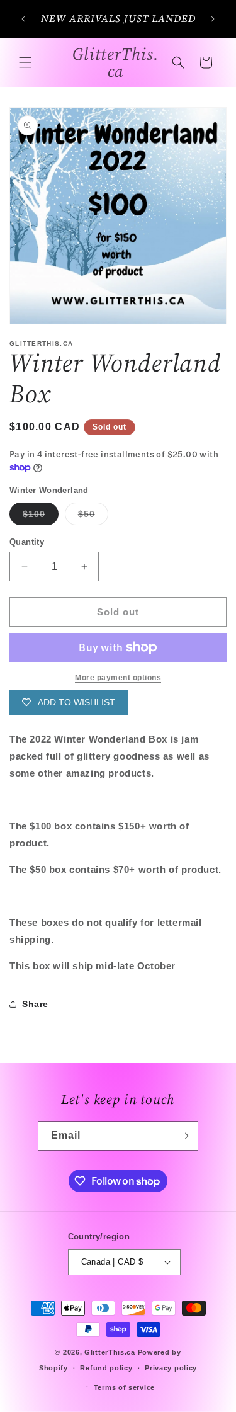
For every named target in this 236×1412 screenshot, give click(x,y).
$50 (93, 516)
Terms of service (124, 1387)
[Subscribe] (184, 1136)
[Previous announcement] (23, 19)
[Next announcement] (213, 19)
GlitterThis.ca (109, 1352)
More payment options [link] (118, 677)
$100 (41, 516)
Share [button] (35, 1004)
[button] (25, 62)
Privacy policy (171, 1368)
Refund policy (106, 1368)
